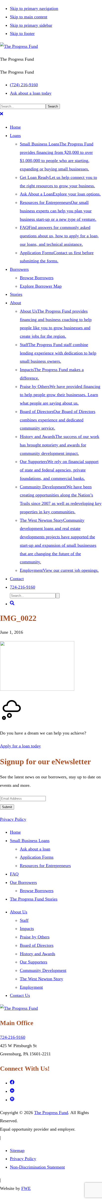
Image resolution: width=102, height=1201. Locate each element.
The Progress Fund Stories (33, 899)
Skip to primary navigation (34, 8)
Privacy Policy (13, 819)
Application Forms (36, 857)
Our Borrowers (23, 882)
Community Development (43, 970)
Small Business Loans (30, 840)
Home (15, 832)
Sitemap (17, 1150)
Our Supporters (33, 961)
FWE (26, 1188)
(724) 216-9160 (24, 84)
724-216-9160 (12, 1037)
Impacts (27, 928)
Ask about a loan (35, 848)
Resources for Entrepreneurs (45, 865)
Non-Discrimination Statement (37, 1167)
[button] (1, 114)
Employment (31, 987)
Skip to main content (28, 16)
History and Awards (37, 953)
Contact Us (20, 995)
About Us (18, 911)
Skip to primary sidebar (31, 25)
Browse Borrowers (36, 890)
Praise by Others (35, 936)
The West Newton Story (41, 978)
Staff (24, 920)
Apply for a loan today (20, 745)
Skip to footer (22, 33)
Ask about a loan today (30, 93)
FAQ (14, 874)
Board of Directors (36, 945)
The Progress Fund (51, 1112)
